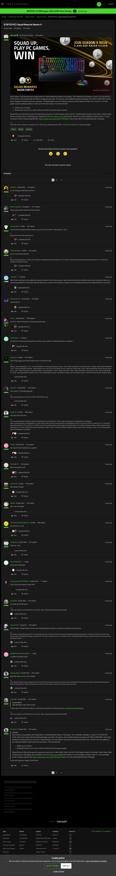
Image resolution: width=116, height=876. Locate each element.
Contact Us (55, 848)
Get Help (38, 835)
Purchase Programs (9, 845)
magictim (13, 412)
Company (55, 831)
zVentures (55, 845)
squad (21, 129)
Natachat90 (14, 625)
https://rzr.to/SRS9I (61, 116)
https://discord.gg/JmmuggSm (72, 708)
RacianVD (13, 729)
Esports (21, 845)
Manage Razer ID (41, 848)
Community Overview (15, 17)
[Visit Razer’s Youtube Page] (70, 848)
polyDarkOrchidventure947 (19, 653)
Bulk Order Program (9, 848)
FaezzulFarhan (15, 250)
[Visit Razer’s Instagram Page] (70, 838)
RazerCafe (6, 838)
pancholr (13, 388)
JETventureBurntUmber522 (19, 523)
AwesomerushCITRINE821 (19, 581)
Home (4, 17)
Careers (54, 838)
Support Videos (40, 852)
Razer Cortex (30, 17)
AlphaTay (13, 357)
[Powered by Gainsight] (58, 822)
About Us (55, 835)
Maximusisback (15, 207)
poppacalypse (15, 673)
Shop (4, 831)
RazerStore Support (42, 842)
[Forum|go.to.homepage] (17, 4)
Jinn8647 (13, 277)
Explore (21, 831)
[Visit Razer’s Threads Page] (70, 841)
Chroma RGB (23, 838)
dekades (13, 35)
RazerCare (39, 845)
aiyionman (14, 483)
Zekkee (12, 503)
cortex (13, 129)
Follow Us (72, 831)
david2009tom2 (16, 562)
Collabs (21, 848)
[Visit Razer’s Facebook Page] (70, 835)
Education (6, 852)
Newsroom (55, 842)
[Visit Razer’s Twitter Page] (70, 845)
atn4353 (13, 187)
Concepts (22, 842)
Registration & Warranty (43, 838)
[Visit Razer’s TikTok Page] (70, 852)
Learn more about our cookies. (96, 861)
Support (38, 831)
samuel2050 (14, 226)
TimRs (12, 444)
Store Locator (7, 842)
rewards (29, 129)
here (66, 119)
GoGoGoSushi (15, 299)
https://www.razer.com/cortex (50, 119)
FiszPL (12, 318)
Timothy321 (14, 464)
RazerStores (6, 835)
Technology (22, 835)
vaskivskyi (14, 542)
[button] (2, 5)
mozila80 (13, 601)
